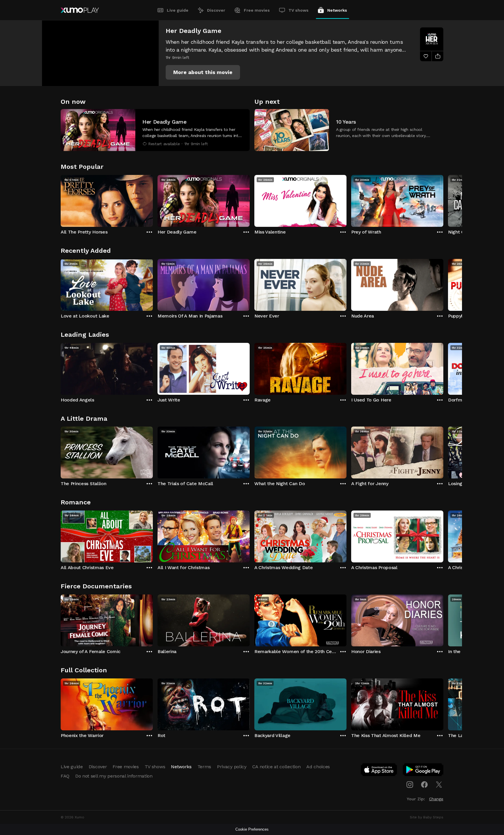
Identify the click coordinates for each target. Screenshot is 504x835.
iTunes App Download (379, 771)
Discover (216, 10)
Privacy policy (231, 766)
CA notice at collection (276, 766)
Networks (337, 10)
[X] (439, 784)
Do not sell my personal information (114, 776)
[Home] (80, 10)
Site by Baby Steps (426, 817)
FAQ (65, 776)
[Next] (443, 199)
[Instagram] (409, 784)
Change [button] (436, 799)
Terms (204, 766)
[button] (203, 72)
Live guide (177, 10)
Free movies (257, 10)
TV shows (298, 10)
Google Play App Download (423, 771)
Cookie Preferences (252, 829)
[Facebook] (424, 784)
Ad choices (318, 766)
